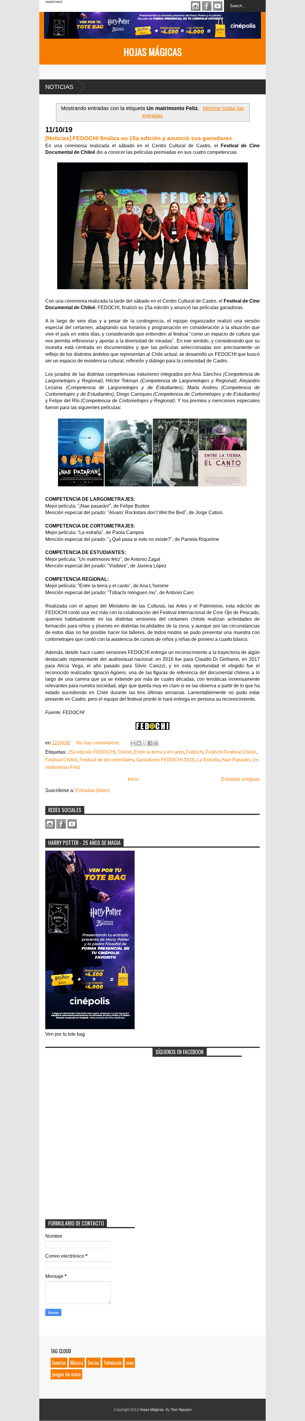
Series (93, 1362)
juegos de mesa (66, 1374)
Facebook (206, 6)
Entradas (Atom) (92, 790)
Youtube (217, 6)
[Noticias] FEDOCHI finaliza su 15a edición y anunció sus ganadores (138, 138)
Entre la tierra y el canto (159, 752)
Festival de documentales (107, 759)
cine (129, 1362)
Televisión (113, 1362)
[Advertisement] (90, 1088)
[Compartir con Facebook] (150, 743)
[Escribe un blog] (139, 743)
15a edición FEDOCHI (91, 752)
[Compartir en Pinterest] (156, 743)
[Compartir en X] (144, 743)
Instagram (195, 6)
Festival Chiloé (61, 759)
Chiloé (125, 752)
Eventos (59, 1362)
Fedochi (194, 752)
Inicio (133, 779)
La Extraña (208, 759)
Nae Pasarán (236, 759)
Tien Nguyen (181, 1410)
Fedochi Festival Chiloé (231, 752)
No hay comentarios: (98, 742)
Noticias (59, 87)
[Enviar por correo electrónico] (133, 743)
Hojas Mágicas (153, 52)
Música (76, 1362)
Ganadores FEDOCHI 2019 (165, 759)
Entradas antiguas (240, 779)
